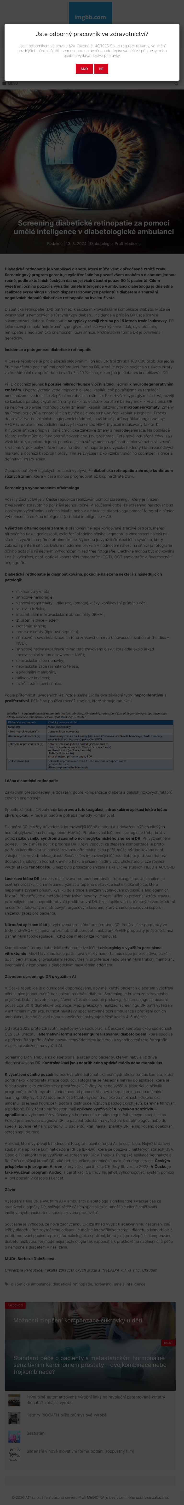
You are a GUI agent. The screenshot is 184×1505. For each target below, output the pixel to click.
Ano (84, 69)
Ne (101, 69)
